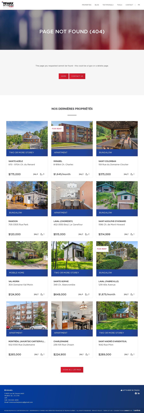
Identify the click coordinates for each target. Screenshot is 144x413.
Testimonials (108, 5)
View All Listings (72, 370)
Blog (97, 5)
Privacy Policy (97, 410)
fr (139, 5)
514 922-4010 (13, 400)
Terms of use (107, 410)
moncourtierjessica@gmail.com (21, 402)
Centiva (136, 410)
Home (63, 76)
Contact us (77, 76)
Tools (119, 5)
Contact (129, 5)
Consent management (121, 410)
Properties (86, 5)
